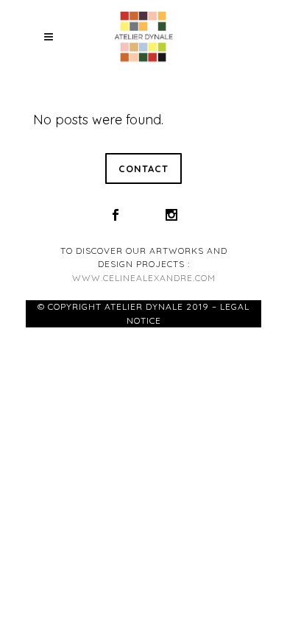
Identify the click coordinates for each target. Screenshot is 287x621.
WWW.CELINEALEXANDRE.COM (144, 277)
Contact (143, 168)
